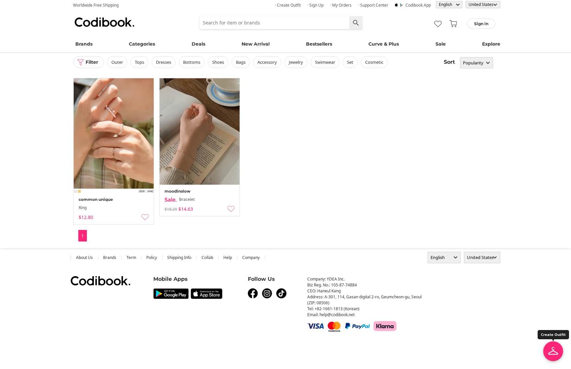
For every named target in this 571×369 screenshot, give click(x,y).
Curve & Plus (383, 44)
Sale (441, 44)
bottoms (191, 62)
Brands (84, 44)
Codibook (104, 22)
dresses (163, 62)
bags (241, 62)
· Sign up (315, 5)
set (350, 62)
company (251, 257)
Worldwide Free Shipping (96, 5)
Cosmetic (374, 62)
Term (131, 257)
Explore (491, 44)
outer (117, 62)
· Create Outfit (288, 5)
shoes (218, 62)
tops (139, 62)
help (227, 257)
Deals (198, 44)
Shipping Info (179, 257)
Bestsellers (319, 44)
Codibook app (418, 5)
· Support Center (373, 5)
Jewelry (296, 62)
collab (207, 257)
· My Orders (341, 5)
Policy (151, 257)
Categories (142, 44)
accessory (267, 62)
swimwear (325, 62)
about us (84, 257)
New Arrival (256, 44)
